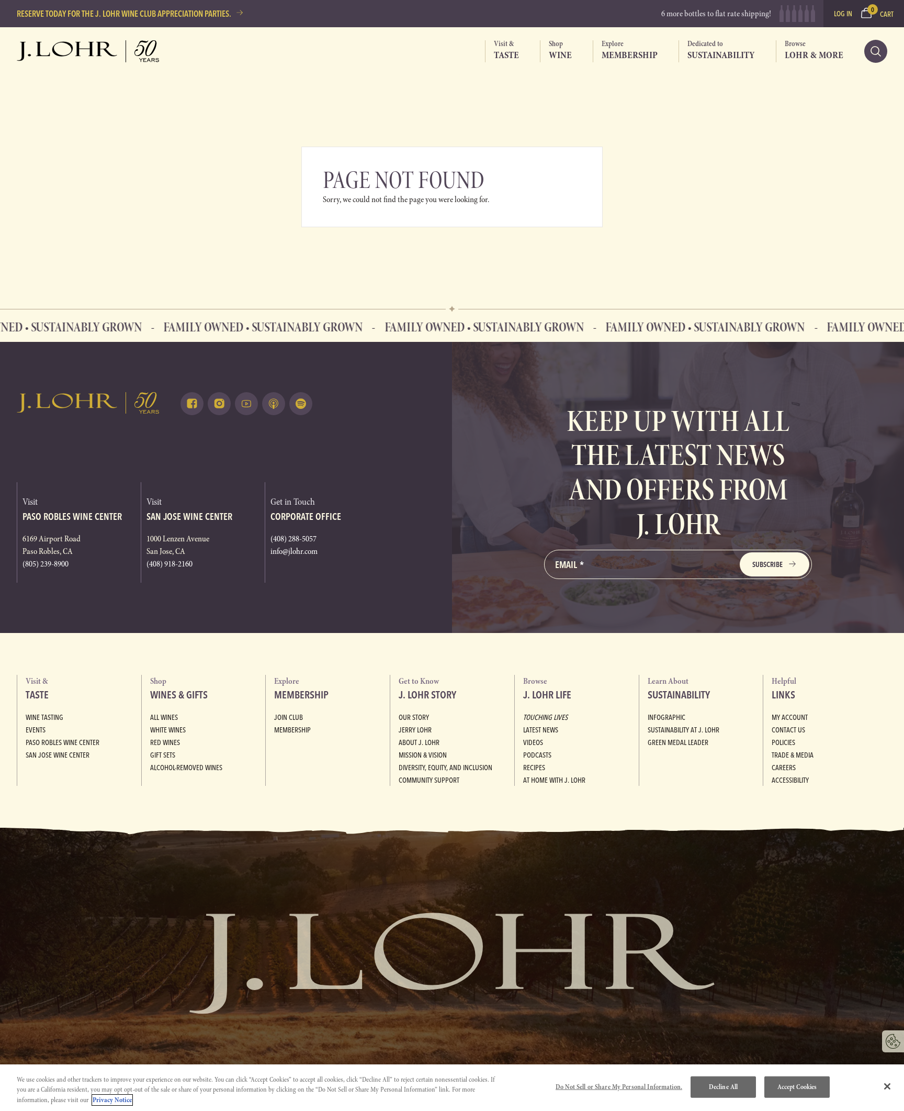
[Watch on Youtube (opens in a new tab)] (246, 403)
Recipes (534, 767)
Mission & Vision (423, 755)
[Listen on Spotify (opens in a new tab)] (300, 403)
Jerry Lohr (415, 730)
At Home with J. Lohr (554, 780)
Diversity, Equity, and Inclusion (445, 767)
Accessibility (790, 780)
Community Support (429, 780)
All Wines (164, 717)
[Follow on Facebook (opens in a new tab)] (192, 403)
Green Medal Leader (678, 742)
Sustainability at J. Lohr (683, 730)
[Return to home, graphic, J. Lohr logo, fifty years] (88, 51)
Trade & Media (792, 755)
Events (36, 730)
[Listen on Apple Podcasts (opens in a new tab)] (273, 403)
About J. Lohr (419, 742)
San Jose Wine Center (57, 755)
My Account (790, 717)
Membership (292, 730)
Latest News (540, 730)
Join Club (288, 717)
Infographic (666, 717)
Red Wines (165, 742)
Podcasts (537, 755)
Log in (843, 13)
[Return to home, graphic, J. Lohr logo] (88, 403)
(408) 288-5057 (293, 539)
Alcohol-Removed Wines (186, 767)
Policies (783, 742)
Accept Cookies (797, 1086)
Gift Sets (162, 755)
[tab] (502, 51)
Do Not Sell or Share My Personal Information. (619, 1086)
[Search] (875, 51)
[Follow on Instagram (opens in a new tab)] (219, 403)
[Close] (887, 1086)
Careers (784, 767)
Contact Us (788, 730)
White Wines (168, 730)
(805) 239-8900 (45, 564)
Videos (533, 742)
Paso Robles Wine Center (62, 742)
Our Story (414, 717)
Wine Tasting (44, 717)
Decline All (723, 1086)
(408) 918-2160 (169, 564)
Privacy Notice (112, 1100)
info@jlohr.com (294, 551)
